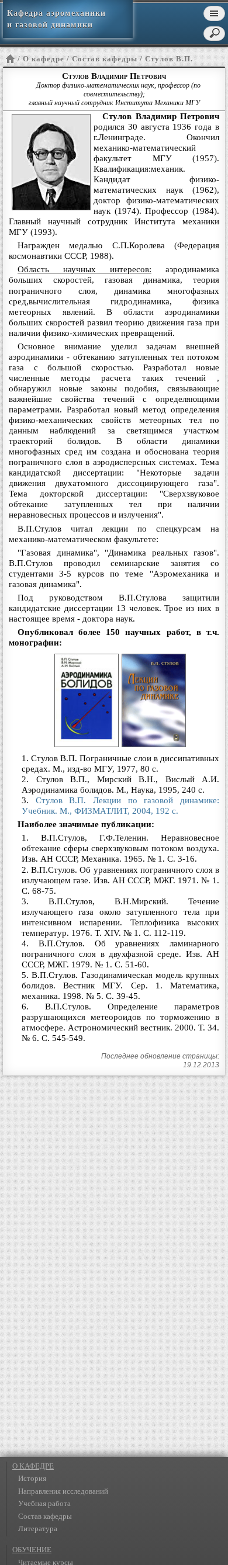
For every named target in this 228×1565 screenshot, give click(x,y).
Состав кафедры (45, 1516)
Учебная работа (44, 1503)
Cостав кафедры (104, 58)
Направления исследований (63, 1491)
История (32, 1478)
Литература (37, 1528)
